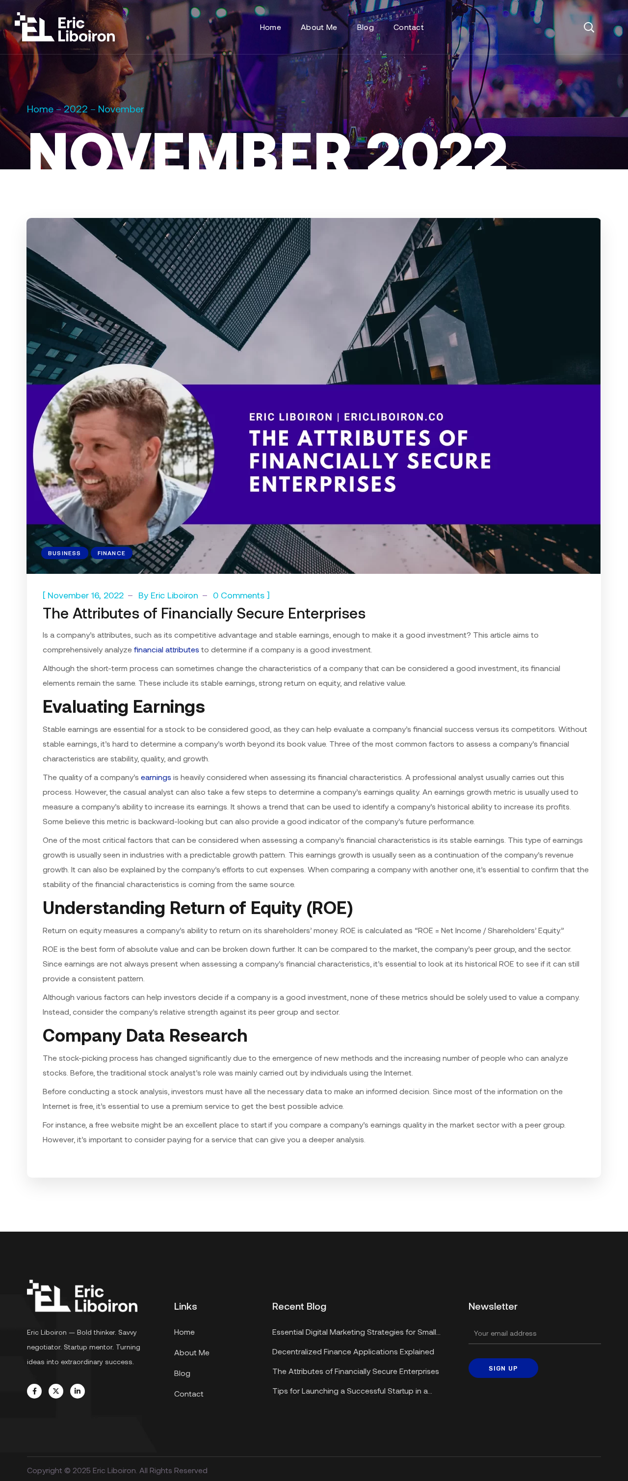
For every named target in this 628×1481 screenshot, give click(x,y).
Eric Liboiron (174, 595)
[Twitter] (56, 1391)
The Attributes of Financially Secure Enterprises (204, 612)
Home (40, 108)
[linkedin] (77, 1391)
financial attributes (166, 649)
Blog (182, 1372)
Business (64, 552)
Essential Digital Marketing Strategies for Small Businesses (354, 1333)
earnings (156, 776)
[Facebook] (34, 1391)
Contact (189, 1393)
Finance (112, 552)
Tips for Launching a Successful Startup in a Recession (350, 1392)
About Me (191, 1352)
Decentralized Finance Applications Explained (353, 1351)
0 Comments (238, 595)
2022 (76, 108)
